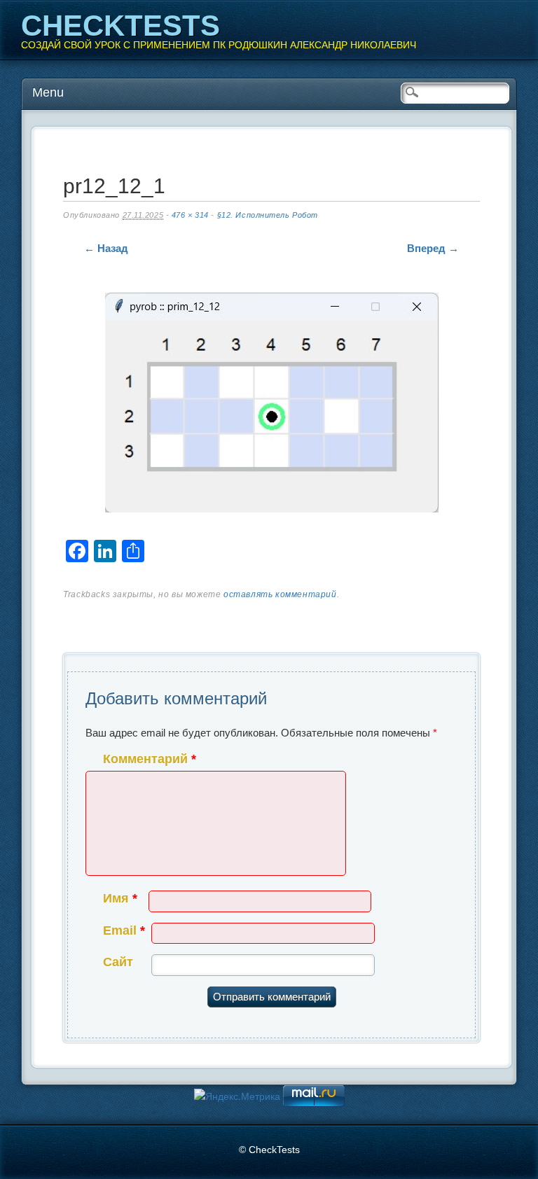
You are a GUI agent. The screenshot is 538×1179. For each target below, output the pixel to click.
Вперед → (433, 248)
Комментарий (149, 759)
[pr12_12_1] (272, 406)
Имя (120, 898)
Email (124, 930)
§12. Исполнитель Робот (267, 215)
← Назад (106, 248)
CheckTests (120, 25)
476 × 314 (190, 215)
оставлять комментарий (280, 594)
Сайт (118, 962)
